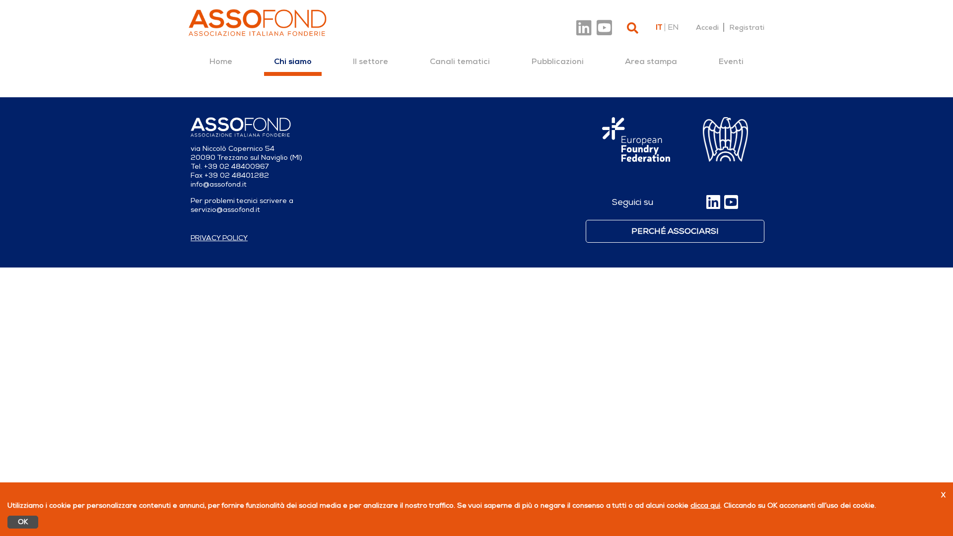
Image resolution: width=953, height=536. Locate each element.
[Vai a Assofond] (258, 22)
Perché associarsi (675, 231)
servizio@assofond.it (225, 209)
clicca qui (705, 505)
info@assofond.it (219, 184)
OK (23, 522)
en (673, 27)
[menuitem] (221, 61)
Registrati (746, 27)
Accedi (707, 27)
